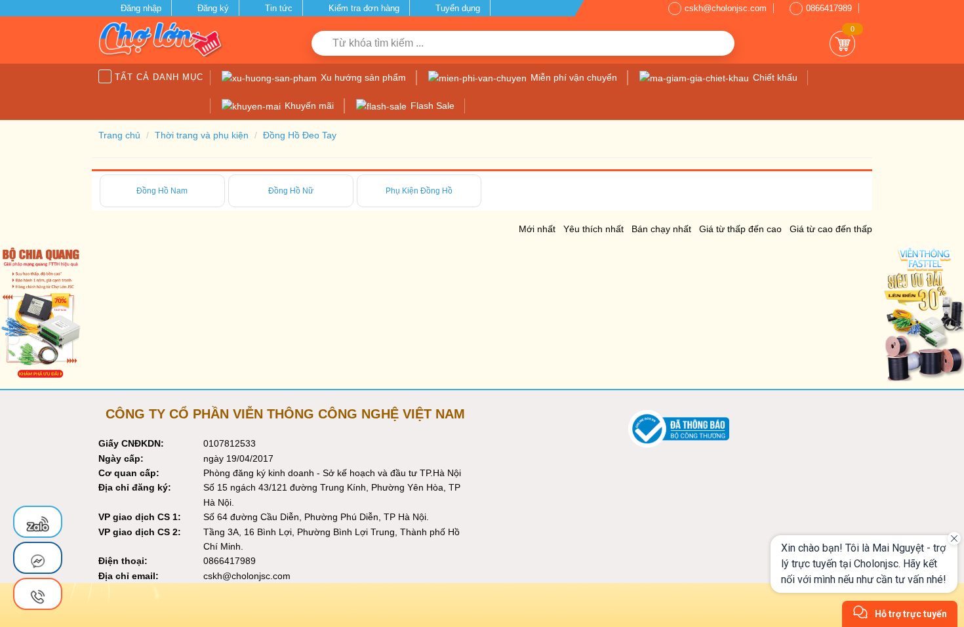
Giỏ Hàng (842, 43)
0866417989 (829, 8)
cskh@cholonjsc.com (726, 8)
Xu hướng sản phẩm (362, 77)
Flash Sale (431, 105)
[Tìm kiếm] (719, 43)
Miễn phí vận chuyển (572, 77)
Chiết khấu (773, 77)
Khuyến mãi (308, 105)
